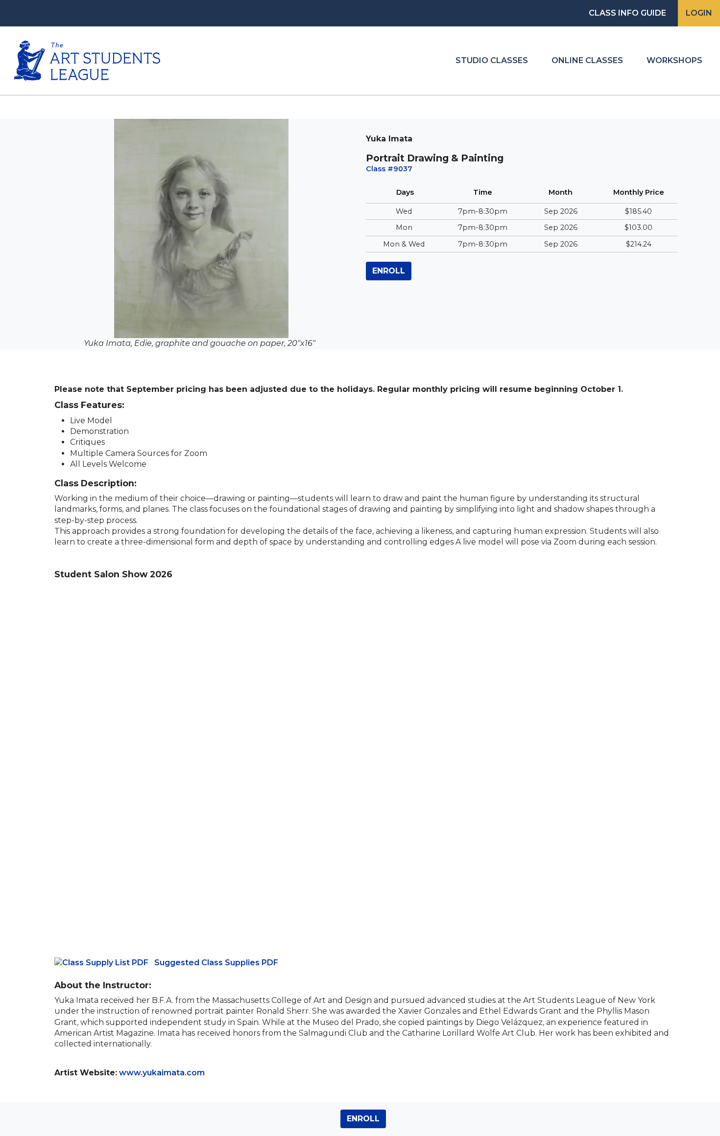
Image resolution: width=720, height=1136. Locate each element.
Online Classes (587, 60)
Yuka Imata (389, 138)
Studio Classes (492, 60)
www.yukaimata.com (162, 1072)
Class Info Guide (627, 13)
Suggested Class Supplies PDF (216, 962)
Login (699, 13)
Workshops (674, 60)
